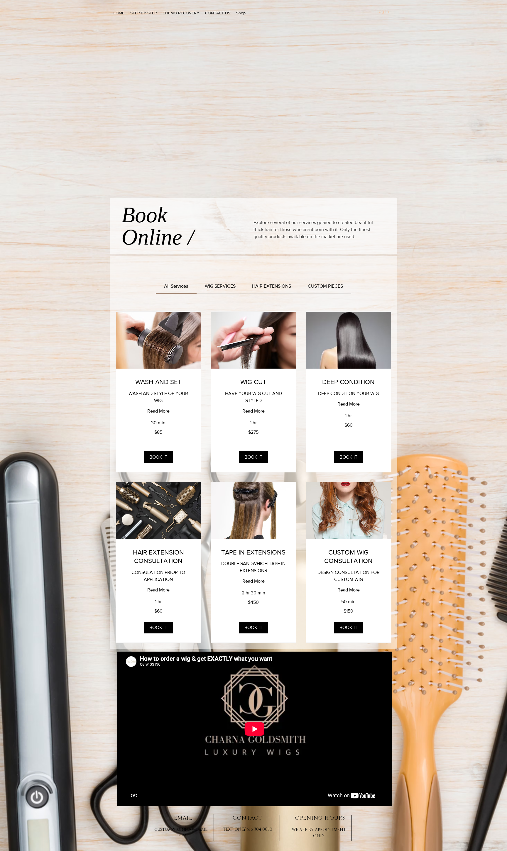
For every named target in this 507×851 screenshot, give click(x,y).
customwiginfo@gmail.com (181, 832)
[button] (158, 457)
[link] (176, 286)
